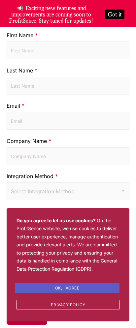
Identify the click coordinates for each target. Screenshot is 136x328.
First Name (22, 35)
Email (15, 105)
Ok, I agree (67, 288)
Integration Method (32, 176)
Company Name (29, 141)
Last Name (22, 70)
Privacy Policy (68, 304)
